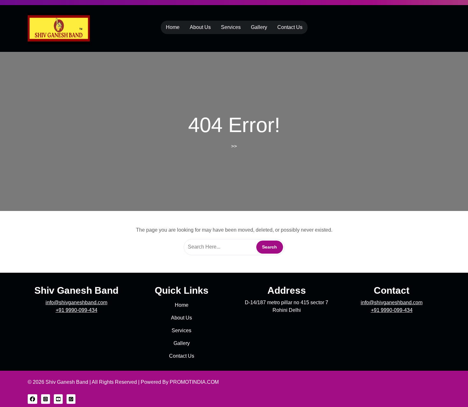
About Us (200, 27)
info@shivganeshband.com (76, 302)
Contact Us (289, 27)
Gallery (259, 27)
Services (231, 27)
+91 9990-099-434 (76, 310)
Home (173, 27)
